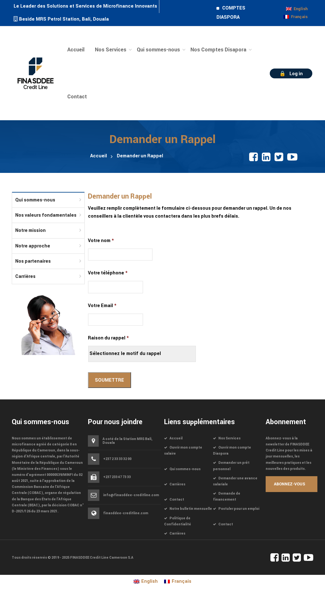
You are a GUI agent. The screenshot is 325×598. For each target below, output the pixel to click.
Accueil (98, 156)
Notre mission (30, 230)
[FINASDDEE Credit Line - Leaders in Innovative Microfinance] (35, 73)
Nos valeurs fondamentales (45, 215)
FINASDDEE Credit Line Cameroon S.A (101, 557)
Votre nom (101, 241)
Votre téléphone (108, 273)
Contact (176, 499)
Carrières (25, 276)
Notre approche (32, 246)
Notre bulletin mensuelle (190, 508)
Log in (296, 73)
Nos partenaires (33, 261)
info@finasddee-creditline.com (131, 495)
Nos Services (229, 438)
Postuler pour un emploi (238, 508)
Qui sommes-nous (35, 200)
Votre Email (102, 306)
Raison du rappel (108, 338)
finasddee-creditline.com (125, 513)
